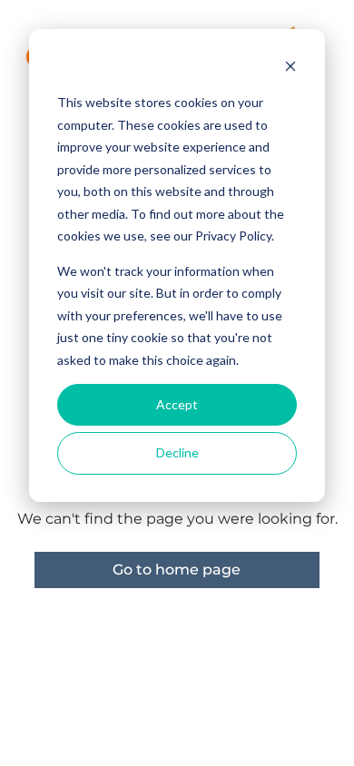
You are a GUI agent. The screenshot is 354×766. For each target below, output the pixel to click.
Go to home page (177, 569)
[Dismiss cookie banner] (290, 68)
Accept (177, 404)
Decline (177, 452)
